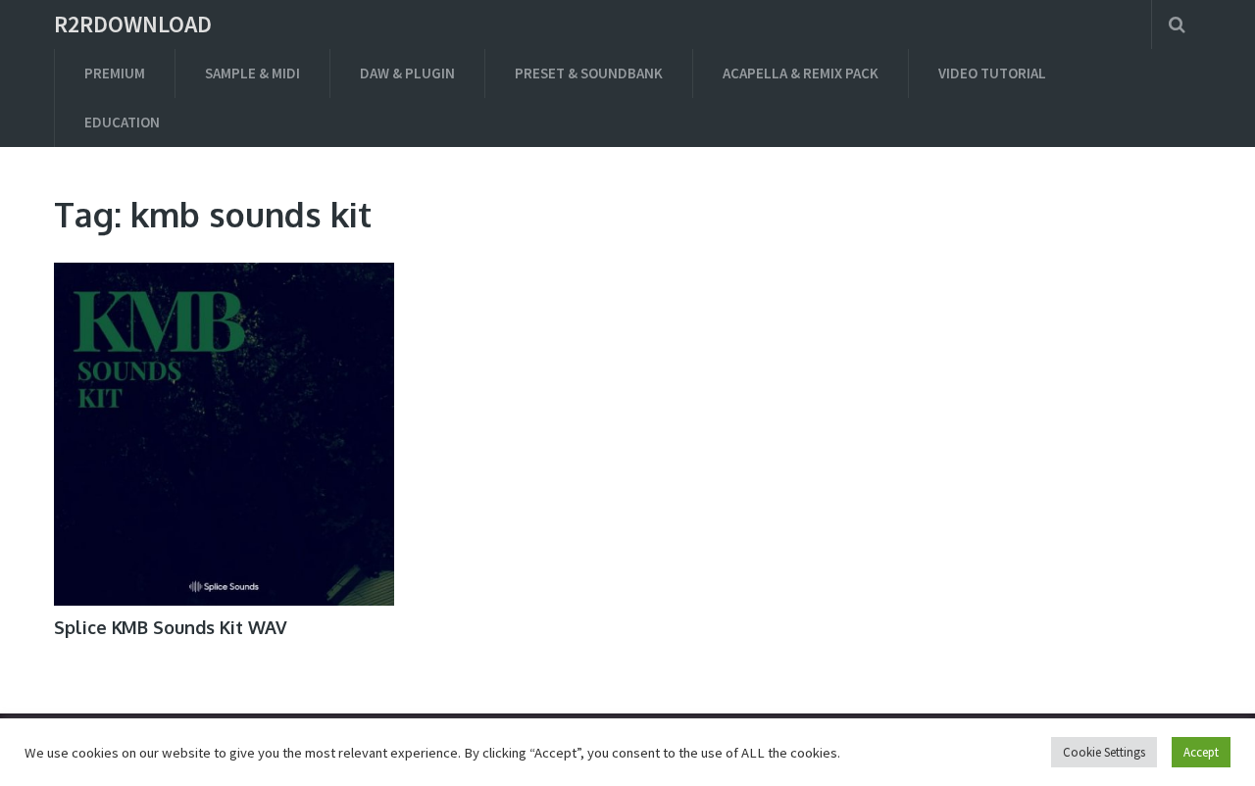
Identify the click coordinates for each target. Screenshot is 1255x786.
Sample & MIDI (252, 73)
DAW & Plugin (407, 73)
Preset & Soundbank (589, 73)
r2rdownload (133, 24)
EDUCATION (122, 122)
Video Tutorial (992, 73)
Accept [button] (1201, 752)
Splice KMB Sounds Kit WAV (170, 627)
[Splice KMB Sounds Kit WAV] (224, 434)
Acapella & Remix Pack (800, 73)
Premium (114, 73)
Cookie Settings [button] (1104, 752)
